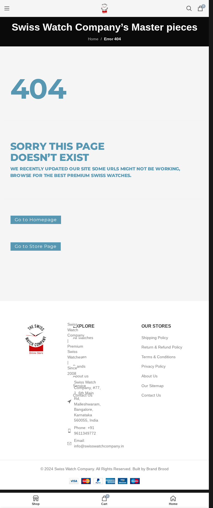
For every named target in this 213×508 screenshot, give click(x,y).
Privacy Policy (153, 366)
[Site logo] (104, 8)
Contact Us (151, 395)
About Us (149, 376)
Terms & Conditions (158, 357)
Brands (79, 366)
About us (80, 376)
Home (93, 39)
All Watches (83, 337)
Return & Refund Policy (161, 347)
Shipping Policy (154, 337)
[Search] (189, 8)
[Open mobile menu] (6, 8)
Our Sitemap (152, 386)
